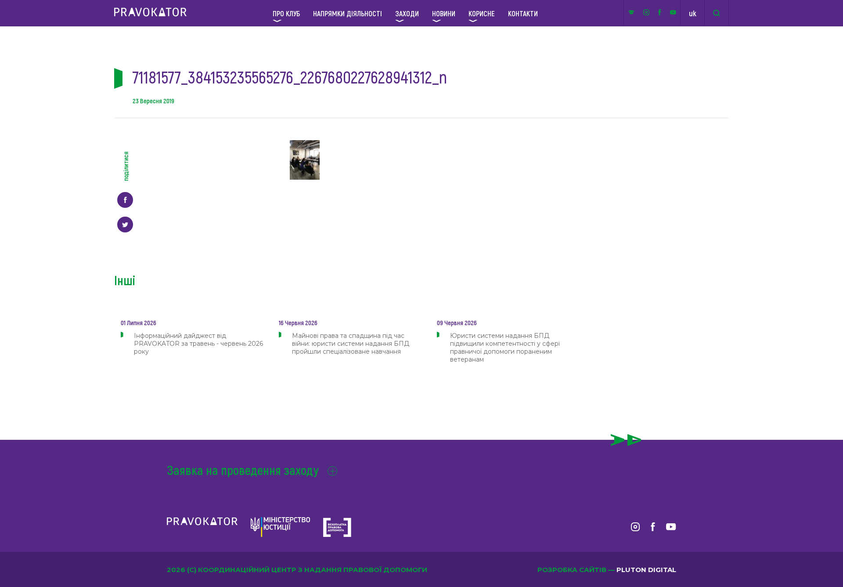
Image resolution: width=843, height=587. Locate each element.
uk (692, 13)
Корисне (481, 13)
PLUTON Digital (646, 569)
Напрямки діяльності (347, 13)
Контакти (523, 13)
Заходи (407, 13)
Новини (443, 13)
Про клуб (286, 13)
